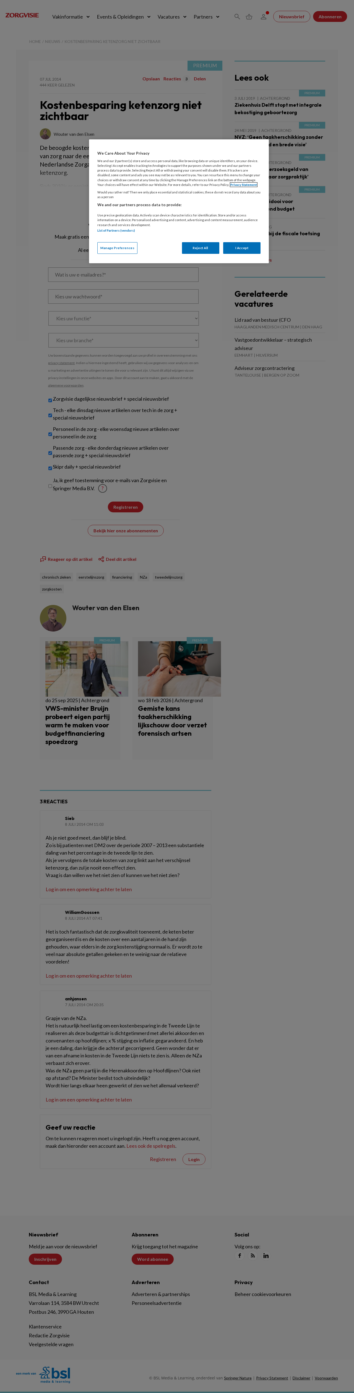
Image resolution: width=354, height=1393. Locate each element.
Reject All (200, 248)
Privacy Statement (243, 184)
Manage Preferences (117, 248)
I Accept (242, 248)
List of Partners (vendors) (116, 230)
